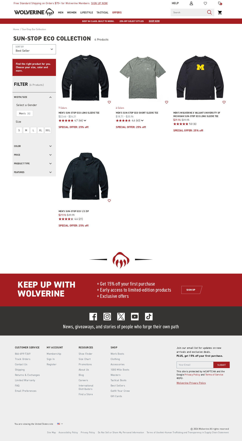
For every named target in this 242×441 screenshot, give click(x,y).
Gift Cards (116, 396)
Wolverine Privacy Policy (191, 383)
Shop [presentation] (114, 347)
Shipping (20, 370)
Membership (54, 354)
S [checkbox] (19, 130)
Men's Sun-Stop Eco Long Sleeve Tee (79, 112)
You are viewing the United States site (34, 423)
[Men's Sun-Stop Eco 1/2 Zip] (85, 176)
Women (72, 12)
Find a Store (86, 394)
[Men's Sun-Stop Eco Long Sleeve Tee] (85, 78)
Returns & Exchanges (27, 375)
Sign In (51, 359)
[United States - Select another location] (58, 424)
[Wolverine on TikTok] (149, 316)
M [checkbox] (26, 130)
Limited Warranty (25, 380)
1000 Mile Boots (120, 370)
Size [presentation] (18, 122)
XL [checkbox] (40, 130)
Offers (117, 12)
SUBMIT (221, 365)
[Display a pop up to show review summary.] (84, 121)
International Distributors (86, 387)
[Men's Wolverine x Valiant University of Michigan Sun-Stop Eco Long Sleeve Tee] (200, 78)
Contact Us (21, 364)
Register (52, 364)
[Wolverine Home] (34, 12)
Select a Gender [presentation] (26, 105)
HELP (175, 3)
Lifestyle (86, 12)
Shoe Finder (86, 354)
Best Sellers (118, 385)
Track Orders (22, 359)
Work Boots (117, 354)
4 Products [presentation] (102, 39)
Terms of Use (153, 432)
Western (115, 375)
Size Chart (85, 359)
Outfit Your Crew (120, 391)
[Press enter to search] (209, 12)
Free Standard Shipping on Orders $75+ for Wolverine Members (61, 3)
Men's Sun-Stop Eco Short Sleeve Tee (137, 112)
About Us (84, 370)
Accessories (118, 364)
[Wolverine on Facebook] (93, 316)
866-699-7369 (22, 354)
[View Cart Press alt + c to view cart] (220, 12)
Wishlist (109, 102)
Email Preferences (26, 391)
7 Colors (63, 107)
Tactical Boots (119, 380)
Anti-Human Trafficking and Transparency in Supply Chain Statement (194, 432)
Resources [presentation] (86, 347)
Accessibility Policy (68, 432)
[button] (34, 96)
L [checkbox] (33, 130)
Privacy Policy (192, 374)
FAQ (17, 385)
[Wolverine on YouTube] (135, 316)
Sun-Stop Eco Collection (52, 38)
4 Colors (120, 107)
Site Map (51, 432)
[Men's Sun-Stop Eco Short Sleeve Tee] (142, 78)
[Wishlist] (205, 3)
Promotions (85, 364)
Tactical (103, 12)
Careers (83, 380)
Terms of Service (214, 374)
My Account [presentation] (55, 347)
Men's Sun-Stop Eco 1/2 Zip (74, 211)
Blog (81, 375)
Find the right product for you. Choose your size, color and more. (33, 67)
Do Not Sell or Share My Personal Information (121, 432)
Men (60, 12)
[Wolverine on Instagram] (107, 316)
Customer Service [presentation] (27, 347)
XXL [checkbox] (48, 130)
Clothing (115, 359)
